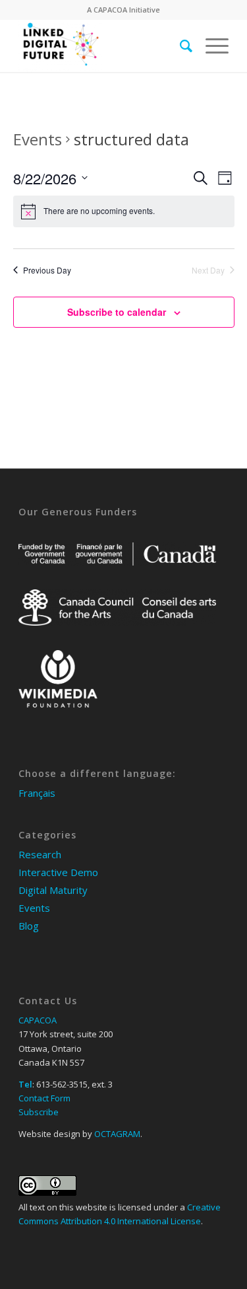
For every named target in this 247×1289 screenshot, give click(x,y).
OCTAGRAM (117, 1134)
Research (39, 854)
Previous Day (47, 270)
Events (37, 139)
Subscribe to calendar (116, 311)
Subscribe (38, 1112)
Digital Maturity (53, 890)
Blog (28, 925)
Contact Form (44, 1098)
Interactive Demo (58, 872)
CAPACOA (110, 10)
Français (36, 792)
